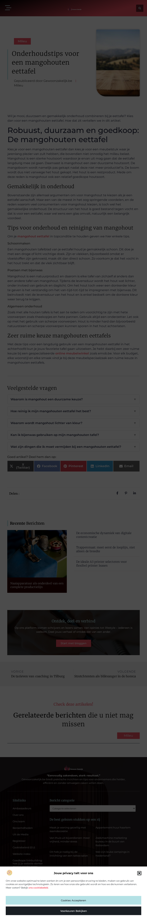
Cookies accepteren (73, 900)
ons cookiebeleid (38, 887)
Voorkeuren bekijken (73, 910)
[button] (139, 873)
